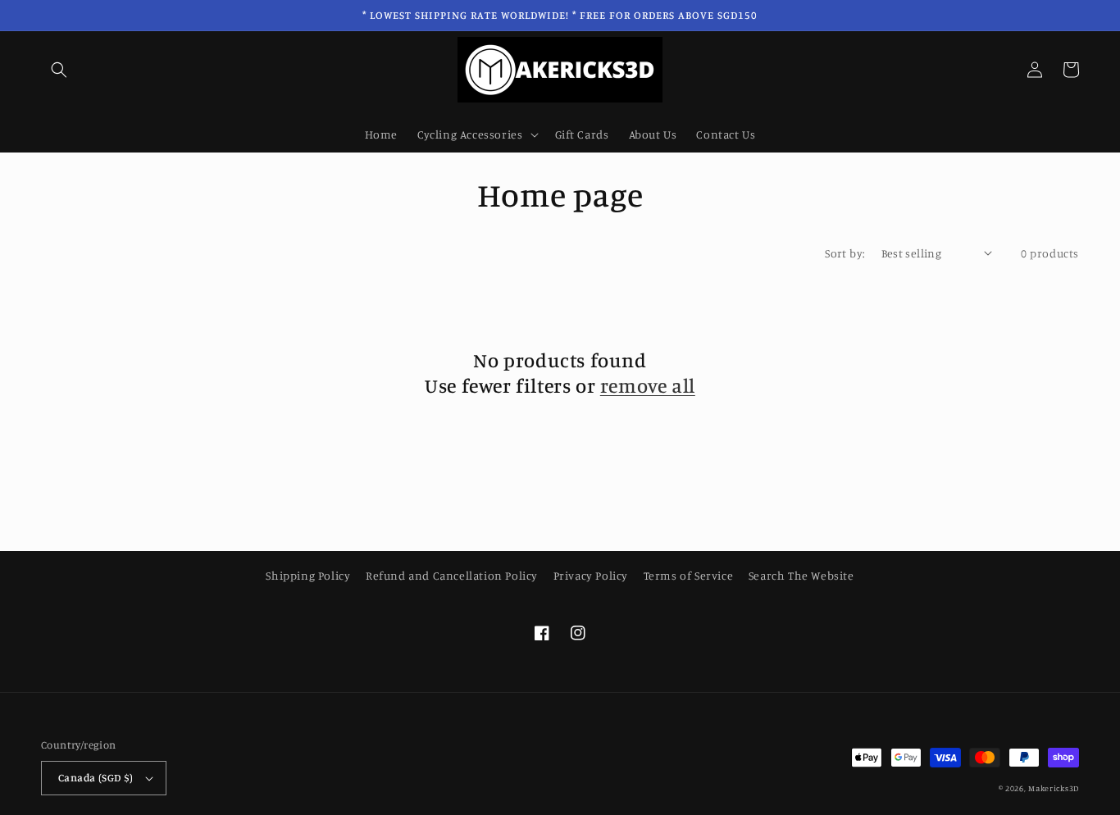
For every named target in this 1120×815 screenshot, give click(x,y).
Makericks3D (1053, 788)
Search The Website (801, 575)
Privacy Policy (590, 575)
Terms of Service (689, 575)
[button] (59, 70)
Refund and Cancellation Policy (452, 575)
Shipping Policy (308, 575)
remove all (647, 385)
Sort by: (844, 253)
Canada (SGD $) (96, 777)
